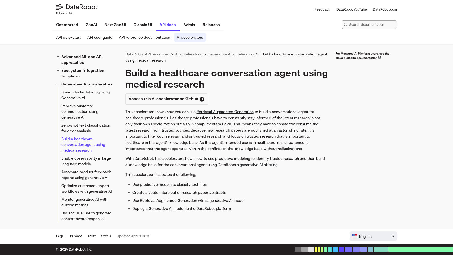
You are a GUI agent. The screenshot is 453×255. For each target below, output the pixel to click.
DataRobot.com (385, 9)
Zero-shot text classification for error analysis (85, 128)
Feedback (322, 9)
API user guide (99, 37)
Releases (211, 24)
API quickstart (68, 37)
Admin (189, 24)
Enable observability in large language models (86, 161)
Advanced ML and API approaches (81, 59)
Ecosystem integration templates (82, 73)
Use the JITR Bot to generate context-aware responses (86, 216)
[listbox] (373, 236)
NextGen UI (115, 24)
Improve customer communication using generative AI (79, 111)
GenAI (91, 24)
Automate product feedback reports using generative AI (86, 175)
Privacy (76, 236)
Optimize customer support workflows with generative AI (86, 188)
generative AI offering (258, 164)
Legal (60, 236)
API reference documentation (144, 37)
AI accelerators (190, 37)
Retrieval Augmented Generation (225, 111)
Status (106, 236)
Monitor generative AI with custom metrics (84, 202)
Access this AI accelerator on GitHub (164, 98)
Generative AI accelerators (87, 84)
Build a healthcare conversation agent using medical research (83, 144)
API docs (167, 24)
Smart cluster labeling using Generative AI (85, 95)
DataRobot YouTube (351, 9)
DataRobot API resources (147, 54)
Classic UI (143, 24)
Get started (67, 24)
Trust (92, 236)
